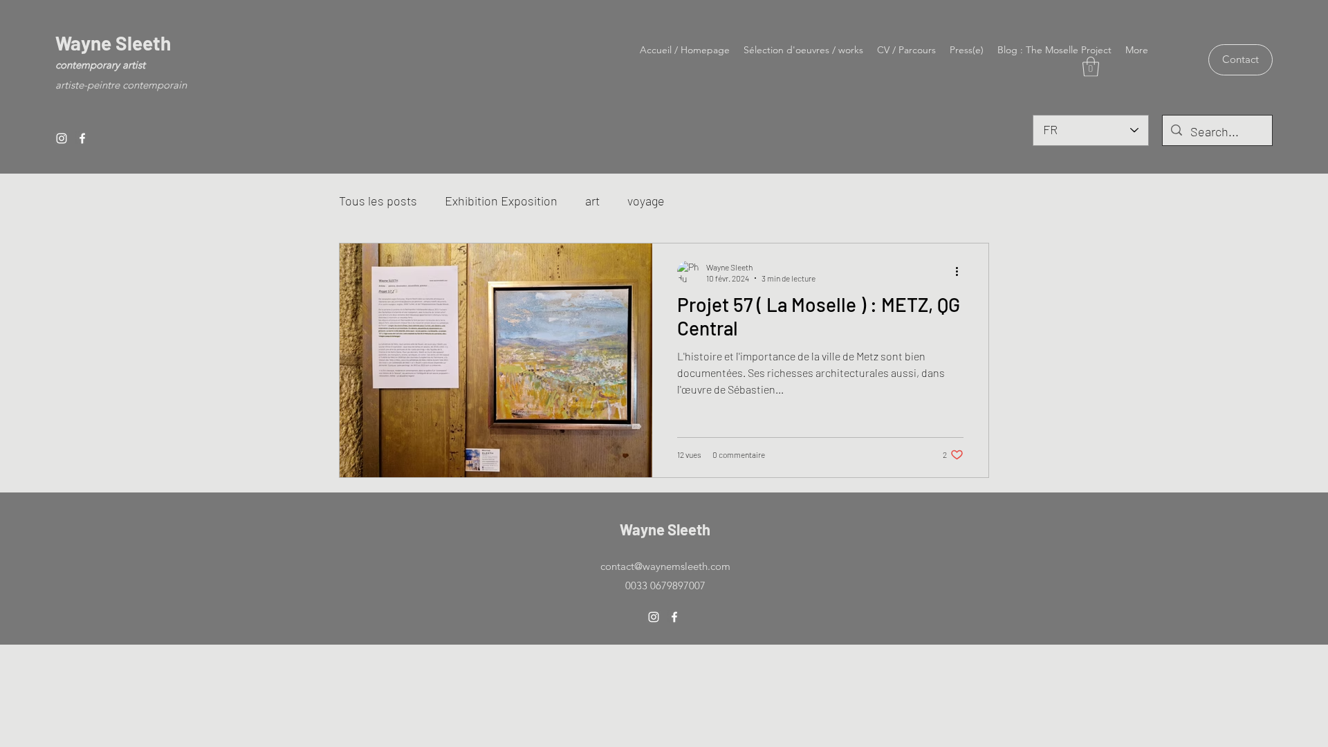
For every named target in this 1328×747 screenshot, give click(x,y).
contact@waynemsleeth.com (665, 566)
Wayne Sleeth (113, 43)
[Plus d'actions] (961, 272)
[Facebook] (82, 138)
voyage (646, 200)
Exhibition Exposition (501, 200)
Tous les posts (378, 200)
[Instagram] (61, 138)
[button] (1090, 67)
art (592, 200)
